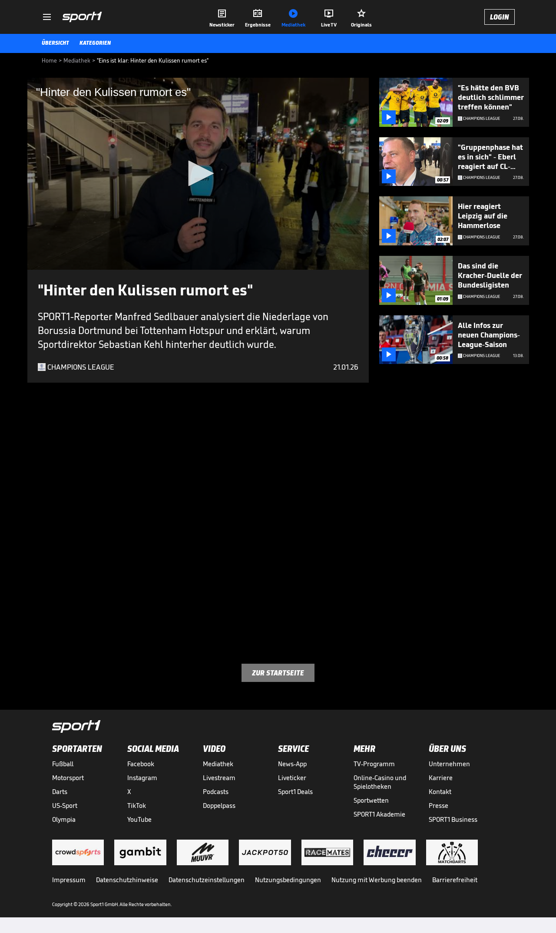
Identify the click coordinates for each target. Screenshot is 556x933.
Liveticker (292, 778)
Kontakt (440, 791)
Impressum (69, 880)
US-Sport (64, 805)
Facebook (140, 764)
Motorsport (68, 778)
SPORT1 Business (453, 819)
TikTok (136, 805)
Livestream (219, 778)
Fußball (62, 764)
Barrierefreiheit (454, 880)
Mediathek (218, 764)
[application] (198, 174)
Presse (438, 805)
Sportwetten (371, 800)
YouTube (139, 819)
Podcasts (215, 791)
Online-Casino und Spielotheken (380, 782)
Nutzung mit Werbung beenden (376, 880)
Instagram (142, 778)
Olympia (64, 819)
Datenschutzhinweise (127, 880)
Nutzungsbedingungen (288, 880)
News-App (292, 764)
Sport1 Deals (295, 791)
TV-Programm (374, 764)
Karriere (441, 778)
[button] (198, 173)
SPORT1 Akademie (379, 814)
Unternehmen (449, 764)
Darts (59, 791)
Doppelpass (219, 805)
